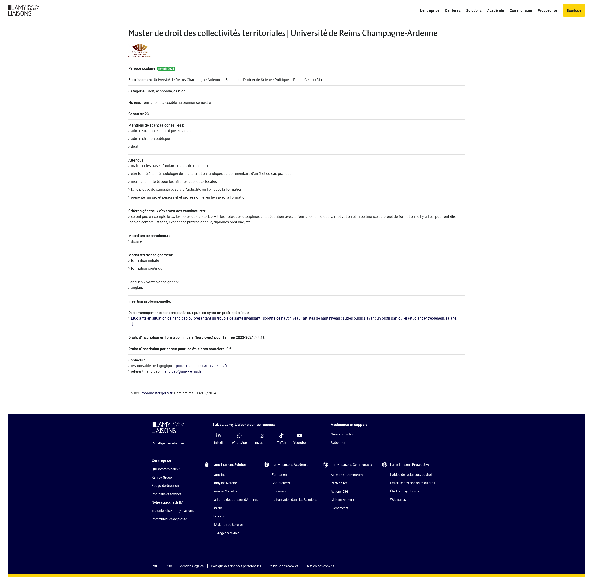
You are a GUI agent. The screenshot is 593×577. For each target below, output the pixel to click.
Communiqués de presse (169, 519)
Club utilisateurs (342, 500)
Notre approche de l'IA (167, 502)
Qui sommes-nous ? (166, 469)
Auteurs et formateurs (347, 474)
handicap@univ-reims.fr (181, 371)
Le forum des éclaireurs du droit (412, 483)
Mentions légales (192, 566)
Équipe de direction (165, 485)
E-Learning (279, 491)
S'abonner (338, 442)
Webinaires (398, 499)
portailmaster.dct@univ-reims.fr (201, 365)
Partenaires (339, 483)
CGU (155, 566)
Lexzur (217, 508)
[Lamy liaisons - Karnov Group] (27, 10)
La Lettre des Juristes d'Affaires (235, 499)
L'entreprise (429, 10)
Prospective (547, 10)
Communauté (521, 10)
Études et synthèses (404, 491)
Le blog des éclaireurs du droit (411, 474)
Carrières (453, 10)
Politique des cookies (283, 566)
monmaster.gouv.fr (157, 393)
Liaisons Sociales (224, 491)
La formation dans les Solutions (294, 499)
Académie (495, 10)
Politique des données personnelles (236, 566)
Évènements (339, 508)
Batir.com (219, 516)
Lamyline (218, 474)
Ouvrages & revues (225, 533)
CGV (169, 566)
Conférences (281, 483)
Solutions (474, 10)
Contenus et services (166, 494)
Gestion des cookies (320, 566)
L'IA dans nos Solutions (228, 524)
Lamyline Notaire (224, 483)
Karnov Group (162, 477)
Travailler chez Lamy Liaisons (173, 510)
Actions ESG (339, 491)
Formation (279, 474)
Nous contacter (342, 434)
